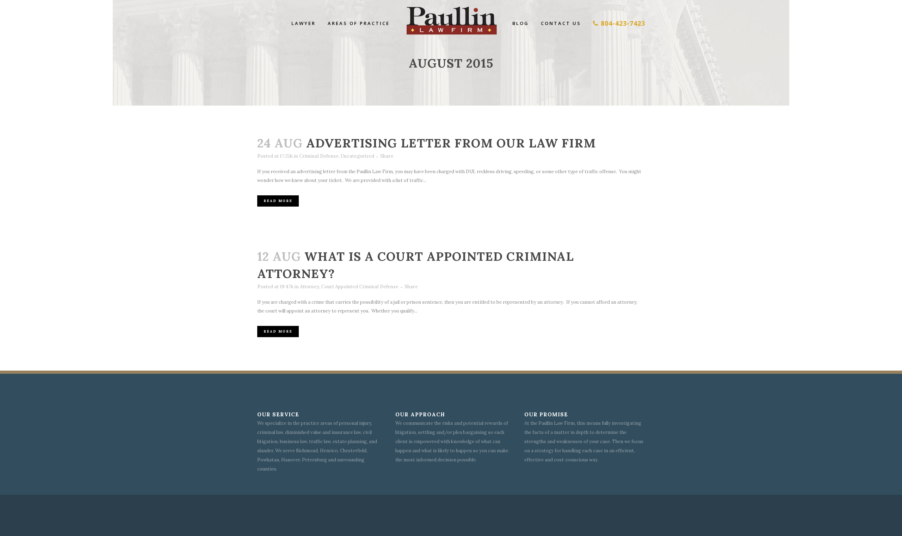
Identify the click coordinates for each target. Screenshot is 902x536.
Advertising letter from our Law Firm (451, 143)
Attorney (309, 287)
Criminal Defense (319, 156)
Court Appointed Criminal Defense (360, 287)
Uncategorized (357, 156)
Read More (278, 200)
